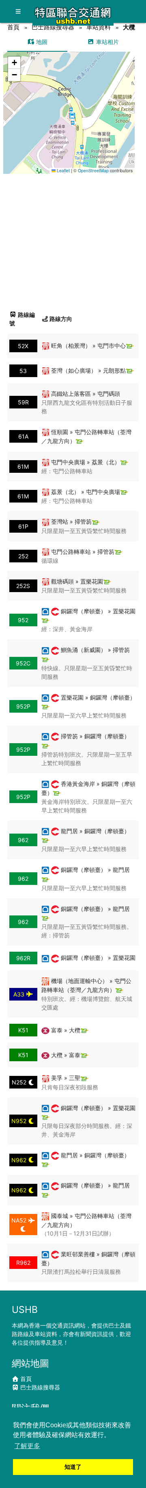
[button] (69, 105)
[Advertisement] (73, 239)
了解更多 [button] (27, 1445)
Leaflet (63, 170)
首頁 (13, 27)
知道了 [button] (73, 1467)
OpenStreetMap (93, 170)
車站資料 (98, 27)
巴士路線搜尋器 (53, 27)
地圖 (40, 41)
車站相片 (106, 41)
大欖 (129, 27)
